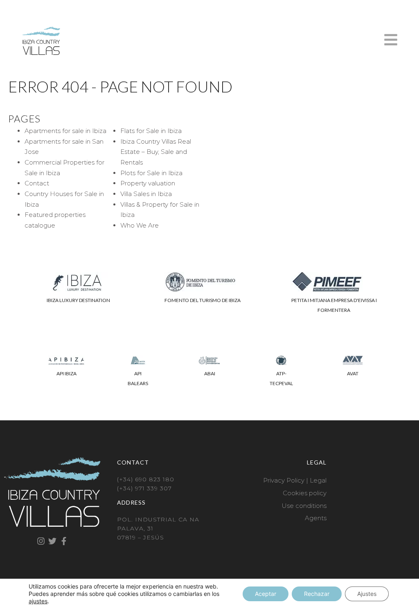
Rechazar (316, 593)
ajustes (38, 601)
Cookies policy (305, 493)
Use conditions (304, 506)
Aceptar (265, 593)
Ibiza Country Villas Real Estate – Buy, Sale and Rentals (155, 152)
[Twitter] (52, 541)
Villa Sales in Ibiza (146, 194)
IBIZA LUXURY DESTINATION (78, 300)
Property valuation (147, 183)
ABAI (209, 373)
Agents (316, 518)
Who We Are (139, 225)
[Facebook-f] (64, 541)
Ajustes (366, 593)
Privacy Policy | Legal (295, 480)
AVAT (352, 373)
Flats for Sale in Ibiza (151, 131)
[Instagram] (41, 541)
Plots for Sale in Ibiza (151, 173)
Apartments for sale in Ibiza (65, 131)
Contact (37, 183)
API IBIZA (66, 373)
